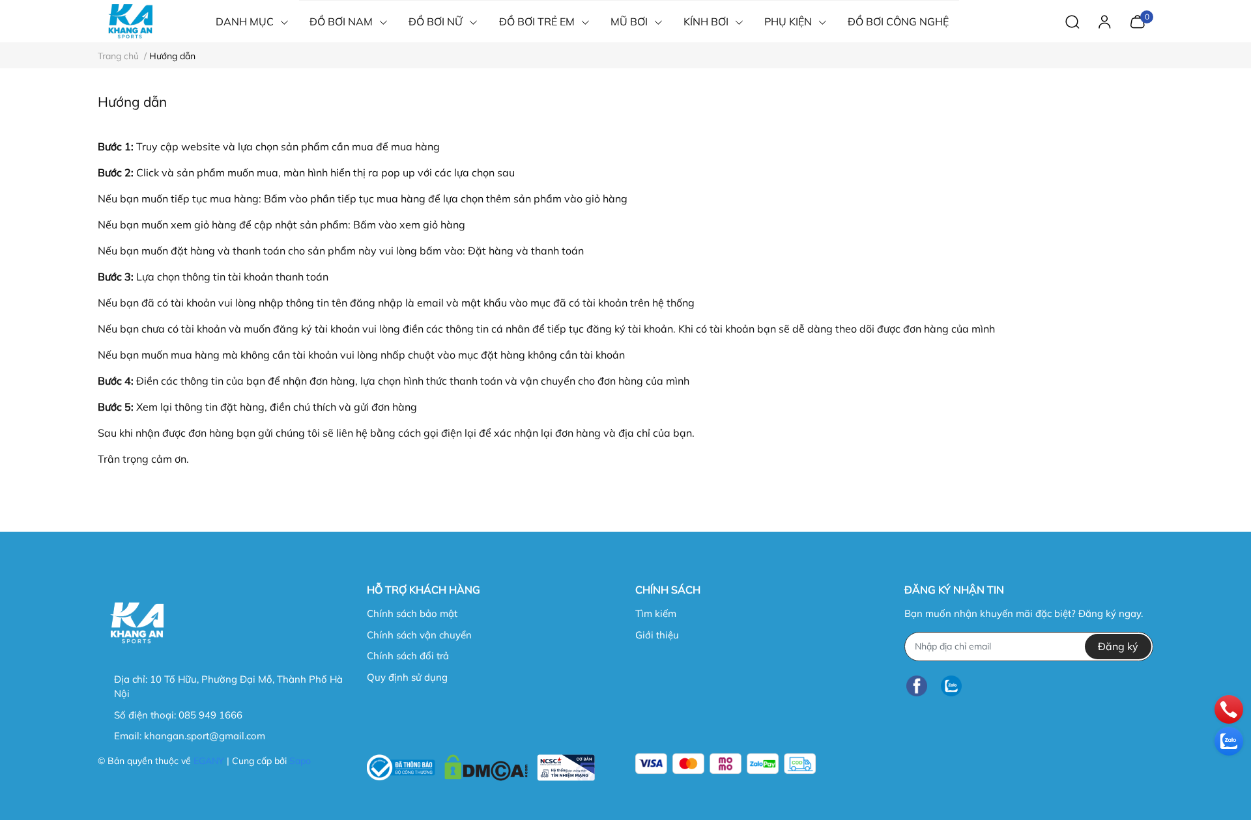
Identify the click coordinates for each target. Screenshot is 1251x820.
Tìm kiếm (655, 613)
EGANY (209, 761)
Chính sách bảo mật (412, 613)
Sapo (300, 761)
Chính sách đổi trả (408, 655)
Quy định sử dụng (407, 677)
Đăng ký (1118, 646)
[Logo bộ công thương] (481, 764)
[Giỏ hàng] (1137, 20)
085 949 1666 (210, 715)
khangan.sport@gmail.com (204, 736)
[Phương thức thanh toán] (725, 763)
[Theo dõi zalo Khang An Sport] (951, 686)
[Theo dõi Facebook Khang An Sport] (916, 686)
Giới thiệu (657, 635)
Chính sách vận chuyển (419, 635)
